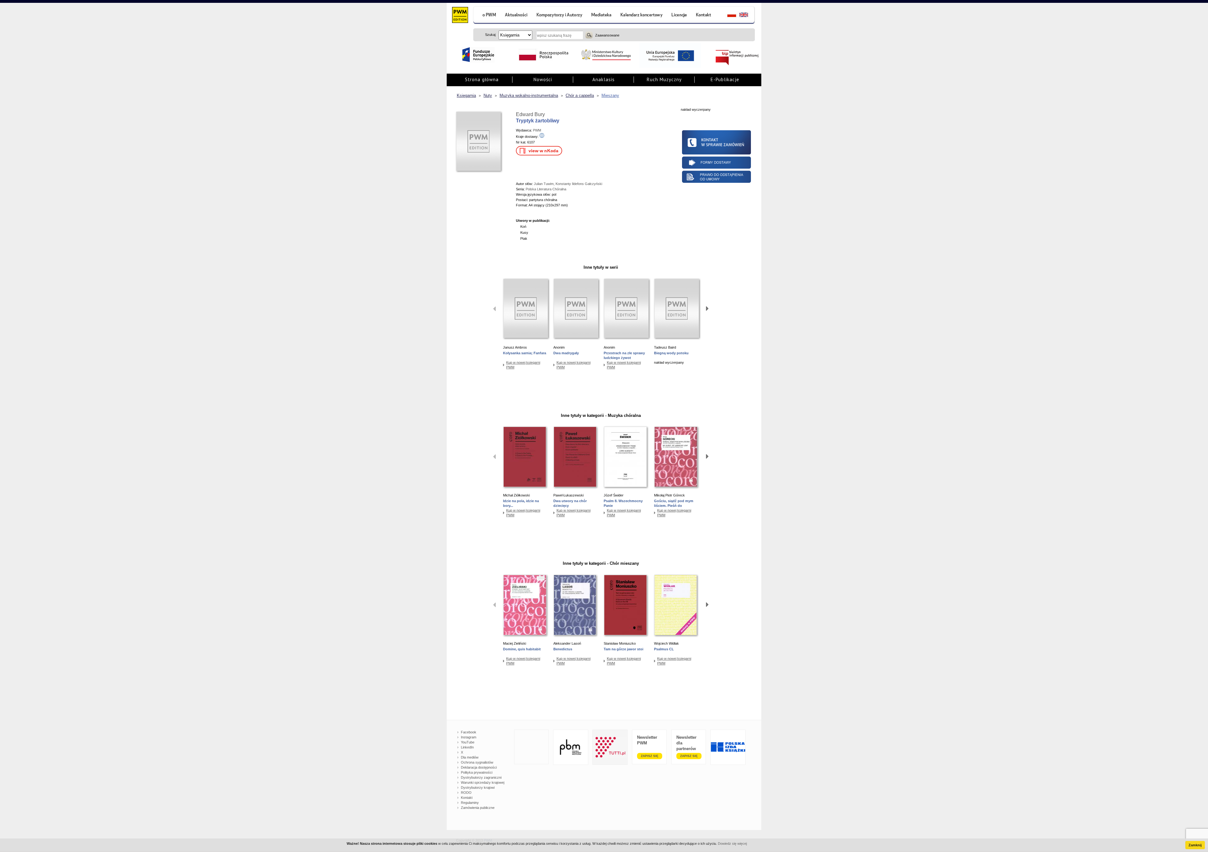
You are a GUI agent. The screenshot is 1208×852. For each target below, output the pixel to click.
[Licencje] (679, 15)
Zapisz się (649, 756)
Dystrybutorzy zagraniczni (481, 777)
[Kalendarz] (641, 15)
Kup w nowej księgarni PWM (523, 365)
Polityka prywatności (476, 772)
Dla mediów (469, 757)
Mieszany (610, 95)
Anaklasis (603, 79)
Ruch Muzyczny (664, 79)
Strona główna (482, 79)
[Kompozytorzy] (559, 15)
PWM (537, 130)
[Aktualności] (516, 15)
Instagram (468, 737)
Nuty (488, 95)
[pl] (728, 15)
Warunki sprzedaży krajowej (482, 782)
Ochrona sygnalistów (477, 762)
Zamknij (1195, 845)
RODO (466, 792)
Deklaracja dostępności (479, 767)
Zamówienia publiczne (478, 808)
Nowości (543, 79)
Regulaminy (470, 802)
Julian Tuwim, (545, 184)
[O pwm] (487, 15)
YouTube (467, 742)
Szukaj (589, 34)
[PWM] (460, 16)
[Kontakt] (704, 15)
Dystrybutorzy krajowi (478, 787)
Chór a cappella (580, 95)
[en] (747, 15)
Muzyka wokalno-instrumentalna (529, 95)
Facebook (468, 732)
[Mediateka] (601, 15)
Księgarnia (466, 95)
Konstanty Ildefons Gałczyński (579, 184)
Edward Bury (530, 114)
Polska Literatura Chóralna (546, 189)
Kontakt (467, 797)
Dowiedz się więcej (732, 843)
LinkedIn (467, 747)
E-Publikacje (725, 79)
